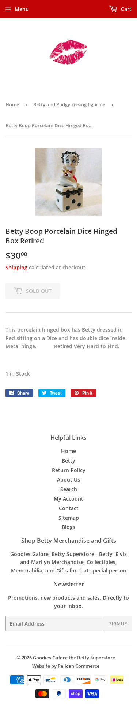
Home (12, 104)
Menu (22, 8)
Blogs (68, 526)
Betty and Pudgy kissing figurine (69, 104)
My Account (68, 498)
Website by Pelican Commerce (65, 666)
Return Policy (68, 470)
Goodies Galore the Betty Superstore (74, 657)
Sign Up (118, 624)
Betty (68, 460)
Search (68, 489)
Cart (125, 8)
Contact (69, 508)
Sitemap (68, 517)
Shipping (16, 267)
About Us (68, 479)
